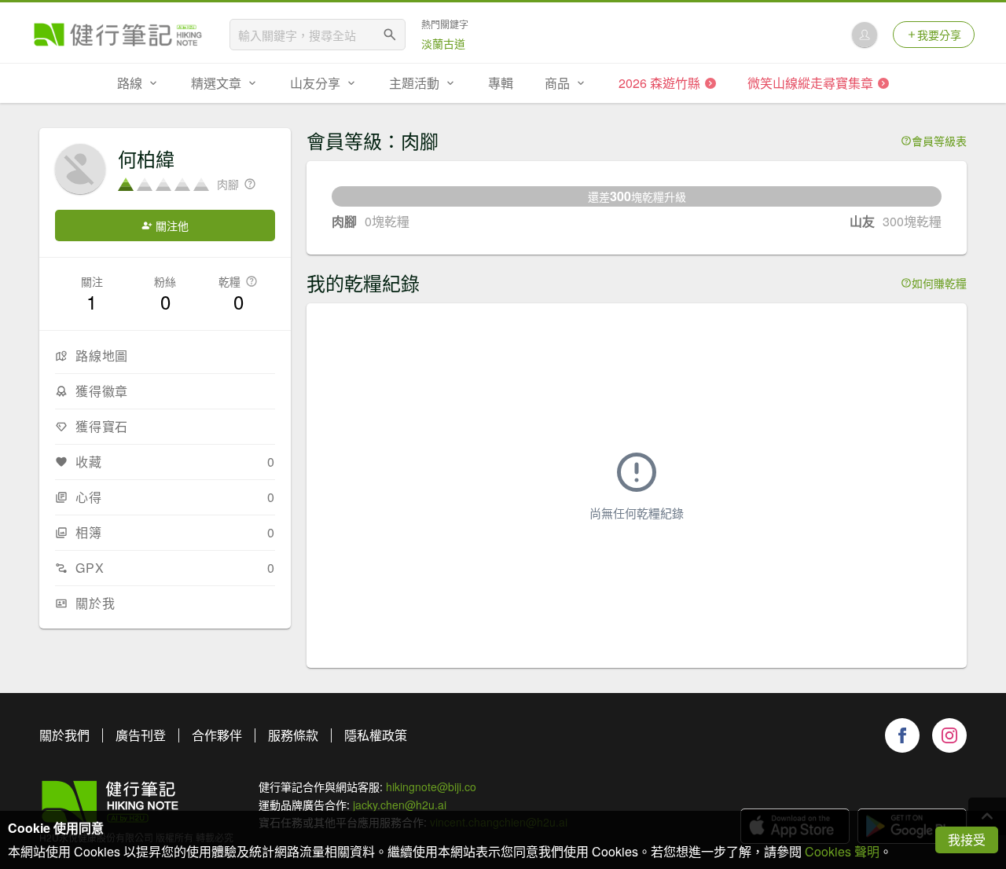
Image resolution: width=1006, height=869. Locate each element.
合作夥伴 (217, 735)
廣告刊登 (141, 735)
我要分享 (939, 34)
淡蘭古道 (443, 43)
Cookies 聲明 (842, 851)
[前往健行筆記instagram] (949, 735)
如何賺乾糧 (939, 283)
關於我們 (64, 735)
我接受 (967, 839)
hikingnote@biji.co (431, 786)
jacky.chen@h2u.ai (399, 804)
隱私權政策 (375, 735)
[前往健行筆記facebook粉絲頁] (902, 735)
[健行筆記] (117, 34)
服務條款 (293, 735)
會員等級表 (939, 140)
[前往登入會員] (864, 34)
